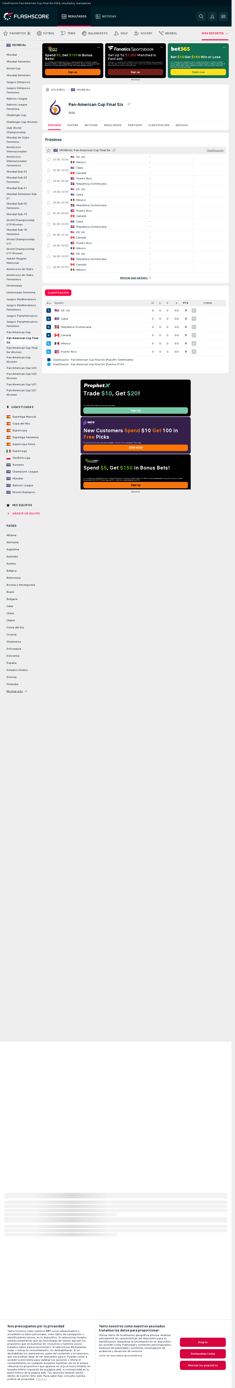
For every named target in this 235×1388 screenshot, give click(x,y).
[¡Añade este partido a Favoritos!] (48, 159)
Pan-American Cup (18, 332)
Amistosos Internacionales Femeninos (16, 161)
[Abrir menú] (223, 16)
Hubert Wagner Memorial (16, 261)
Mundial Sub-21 (16, 188)
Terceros (41, 1379)
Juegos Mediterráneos (21, 299)
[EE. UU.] (57, 310)
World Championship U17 (20, 242)
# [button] (48, 303)
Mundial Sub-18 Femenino (16, 232)
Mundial (83, 89)
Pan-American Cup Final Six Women (22, 350)
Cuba (64, 319)
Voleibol (58, 89)
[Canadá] (57, 335)
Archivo (182, 125)
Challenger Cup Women (22, 122)
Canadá (66, 335)
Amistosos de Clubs (19, 269)
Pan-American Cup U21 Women (21, 393)
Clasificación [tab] (58, 292)
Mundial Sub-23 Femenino (16, 180)
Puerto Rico (69, 352)
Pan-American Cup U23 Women (21, 376)
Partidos (135, 125)
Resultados (112, 125)
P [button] (167, 303)
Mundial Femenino (18, 61)
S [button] (176, 303)
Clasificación (158, 125)
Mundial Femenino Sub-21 (21, 196)
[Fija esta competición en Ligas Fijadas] (128, 104)
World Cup (13, 68)
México (66, 343)
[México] (57, 343)
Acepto (203, 1342)
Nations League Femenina (16, 107)
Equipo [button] (59, 303)
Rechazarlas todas (203, 1353)
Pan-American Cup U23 (21, 368)
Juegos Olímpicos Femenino (18, 90)
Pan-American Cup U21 (21, 384)
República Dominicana (76, 327)
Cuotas (72, 125)
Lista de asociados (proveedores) (120, 1355)
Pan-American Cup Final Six (22, 340)
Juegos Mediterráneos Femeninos (21, 307)
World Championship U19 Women (20, 222)
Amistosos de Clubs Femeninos (19, 277)
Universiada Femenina (20, 292)
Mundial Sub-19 (16, 214)
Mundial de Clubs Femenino (17, 140)
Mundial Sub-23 (16, 171)
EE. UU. (65, 310)
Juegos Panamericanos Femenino (22, 324)
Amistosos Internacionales (16, 149)
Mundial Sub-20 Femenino (16, 206)
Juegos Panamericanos (22, 316)
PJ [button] (152, 303)
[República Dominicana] (57, 327)
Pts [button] (185, 303)
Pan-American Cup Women (18, 360)
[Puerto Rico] (57, 351)
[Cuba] (57, 318)
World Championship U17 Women (20, 251)
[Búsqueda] (201, 16)
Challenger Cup (16, 115)
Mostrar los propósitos (203, 1365)
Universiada (14, 285)
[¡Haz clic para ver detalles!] (135, 159)
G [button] (160, 303)
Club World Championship (16, 130)
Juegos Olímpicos (18, 82)
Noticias (91, 125)
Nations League (16, 98)
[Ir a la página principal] (29, 16)
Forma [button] (208, 303)
